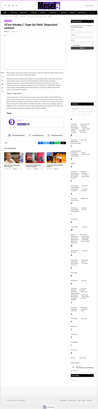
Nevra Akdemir (74, 250)
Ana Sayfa (14, 12)
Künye (79, 400)
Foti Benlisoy (74, 190)
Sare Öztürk (83, 298)
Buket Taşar (84, 140)
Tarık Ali (82, 310)
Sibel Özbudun (84, 291)
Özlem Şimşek (74, 261)
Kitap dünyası (8, 20)
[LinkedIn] (2, 84)
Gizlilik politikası (76, 45)
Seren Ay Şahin (85, 296)
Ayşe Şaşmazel (74, 127)
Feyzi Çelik (85, 189)
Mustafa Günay (85, 236)
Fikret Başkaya (74, 185)
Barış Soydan (74, 140)
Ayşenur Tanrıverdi (84, 124)
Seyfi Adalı (73, 290)
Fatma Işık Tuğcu (75, 187)
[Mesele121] (49, 5)
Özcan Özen (74, 265)
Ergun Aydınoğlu (75, 174)
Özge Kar (83, 261)
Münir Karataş (74, 236)
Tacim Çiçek (73, 307)
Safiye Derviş (74, 291)
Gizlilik (83, 400)
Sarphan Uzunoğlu (75, 293)
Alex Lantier (84, 127)
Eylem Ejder (83, 171)
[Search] (93, 12)
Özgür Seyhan (84, 260)
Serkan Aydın (84, 288)
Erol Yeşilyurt (85, 174)
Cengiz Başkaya (74, 154)
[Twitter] (2, 80)
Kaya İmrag (84, 227)
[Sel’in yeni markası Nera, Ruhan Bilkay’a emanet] (14, 157)
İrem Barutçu (74, 350)
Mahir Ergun (85, 239)
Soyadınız (73, 35)
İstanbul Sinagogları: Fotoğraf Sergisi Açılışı (85, 367)
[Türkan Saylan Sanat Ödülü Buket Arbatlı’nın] (56, 157)
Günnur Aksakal (74, 200)
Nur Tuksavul (85, 250)
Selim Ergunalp (74, 295)
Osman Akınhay (74, 263)
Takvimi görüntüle (74, 370)
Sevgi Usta (82, 290)
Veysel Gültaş (74, 326)
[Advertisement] (82, 76)
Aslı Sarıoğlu (74, 124)
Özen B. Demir (74, 260)
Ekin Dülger (84, 173)
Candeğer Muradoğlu (76, 151)
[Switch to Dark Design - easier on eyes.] (91, 12)
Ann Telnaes (83, 132)
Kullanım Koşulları (72, 400)
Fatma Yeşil (83, 190)
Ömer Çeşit (84, 263)
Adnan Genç (74, 125)
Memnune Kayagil (85, 241)
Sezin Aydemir (85, 295)
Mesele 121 (7, 31)
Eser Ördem (73, 178)
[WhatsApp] (2, 91)
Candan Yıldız (74, 152)
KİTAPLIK (33, 12)
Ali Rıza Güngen (86, 129)
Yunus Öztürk (74, 334)
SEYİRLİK (43, 12)
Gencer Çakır (74, 198)
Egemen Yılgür (74, 173)
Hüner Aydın (84, 208)
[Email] (2, 87)
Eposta (72, 40)
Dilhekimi (73, 163)
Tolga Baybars (83, 307)
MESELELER (23, 12)
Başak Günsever (75, 141)
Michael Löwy (74, 242)
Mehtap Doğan (85, 238)
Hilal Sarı (84, 209)
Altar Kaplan (83, 125)
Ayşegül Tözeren (75, 129)
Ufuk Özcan (84, 318)
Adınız (72, 29)
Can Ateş (83, 152)
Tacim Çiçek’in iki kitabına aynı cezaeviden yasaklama (33, 165)
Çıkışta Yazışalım (75, 156)
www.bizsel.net (21, 400)
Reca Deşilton (74, 280)
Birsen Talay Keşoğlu (76, 143)
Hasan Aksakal (74, 209)
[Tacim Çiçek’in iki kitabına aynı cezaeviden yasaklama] (35, 157)
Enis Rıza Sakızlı (85, 176)
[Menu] (5, 12)
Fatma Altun (85, 185)
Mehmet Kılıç (74, 241)
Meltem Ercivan (74, 238)
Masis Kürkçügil (74, 239)
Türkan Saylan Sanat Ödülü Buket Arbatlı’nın (55, 165)
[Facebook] (2, 76)
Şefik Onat (73, 357)
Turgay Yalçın (74, 309)
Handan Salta (74, 208)
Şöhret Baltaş (83, 357)
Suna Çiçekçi (74, 298)
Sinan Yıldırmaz (74, 296)
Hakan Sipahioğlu (75, 211)
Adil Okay (73, 130)
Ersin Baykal (74, 171)
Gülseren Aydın (84, 198)
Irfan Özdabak (74, 219)
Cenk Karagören (86, 154)
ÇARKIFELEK (53, 12)
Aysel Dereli (73, 132)
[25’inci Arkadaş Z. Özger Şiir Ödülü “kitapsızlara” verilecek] (35, 51)
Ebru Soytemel (74, 176)
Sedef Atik (73, 299)
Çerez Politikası (63, 400)
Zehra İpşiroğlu (74, 342)
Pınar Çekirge (74, 272)
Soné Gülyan (74, 288)
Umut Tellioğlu (74, 318)
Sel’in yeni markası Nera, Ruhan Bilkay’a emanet (12, 165)
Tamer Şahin (74, 310)
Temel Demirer (84, 309)
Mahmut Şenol (83, 234)
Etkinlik (72, 12)
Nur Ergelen (73, 252)
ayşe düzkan (82, 130)
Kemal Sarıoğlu (74, 227)
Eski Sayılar (82, 12)
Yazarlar (64, 12)
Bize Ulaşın (89, 400)
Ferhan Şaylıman (75, 189)
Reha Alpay (83, 280)
